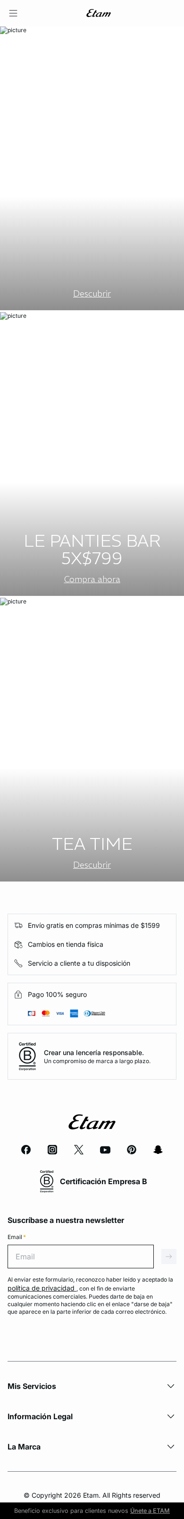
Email (17, 1236)
